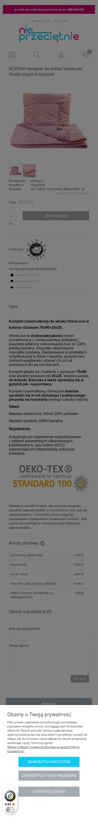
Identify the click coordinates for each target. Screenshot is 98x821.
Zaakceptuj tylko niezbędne (49, 775)
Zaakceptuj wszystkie (49, 762)
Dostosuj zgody (49, 791)
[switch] (10, 809)
